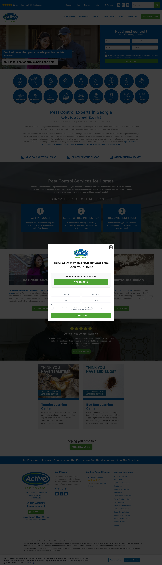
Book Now (81, 315)
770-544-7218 (81, 282)
